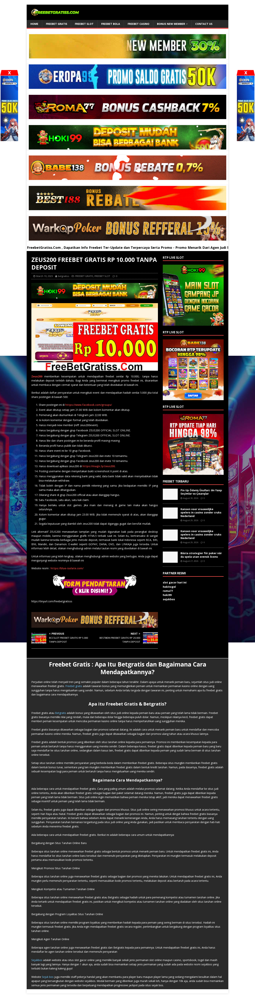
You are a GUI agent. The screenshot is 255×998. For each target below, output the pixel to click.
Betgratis (60, 713)
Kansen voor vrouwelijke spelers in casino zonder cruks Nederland (201, 512)
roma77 (168, 591)
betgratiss (63, 276)
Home (34, 24)
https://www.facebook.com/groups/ (88, 405)
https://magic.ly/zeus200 (99, 466)
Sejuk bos (48, 977)
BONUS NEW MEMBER (171, 24)
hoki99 (167, 595)
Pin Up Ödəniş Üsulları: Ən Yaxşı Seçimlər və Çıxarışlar (201, 491)
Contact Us (203, 24)
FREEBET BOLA (110, 24)
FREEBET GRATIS (56, 24)
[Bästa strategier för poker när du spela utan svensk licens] (170, 560)
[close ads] (245, 73)
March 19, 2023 (44, 276)
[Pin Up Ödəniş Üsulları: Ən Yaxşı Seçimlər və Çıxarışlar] (170, 497)
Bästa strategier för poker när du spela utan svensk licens (201, 554)
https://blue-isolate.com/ (67, 568)
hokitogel (169, 586)
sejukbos (169, 599)
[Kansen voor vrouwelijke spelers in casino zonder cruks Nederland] (170, 516)
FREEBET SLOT (84, 24)
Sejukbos (36, 960)
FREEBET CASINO (138, 24)
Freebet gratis (73, 686)
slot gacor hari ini (174, 582)
